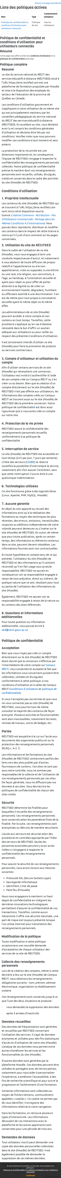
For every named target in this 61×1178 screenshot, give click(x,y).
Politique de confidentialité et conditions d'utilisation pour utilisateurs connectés (30, 1171)
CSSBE (30, 462)
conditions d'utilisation (24, 688)
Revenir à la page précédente (48, 3)
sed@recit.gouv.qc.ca (15, 629)
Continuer (30, 1175)
